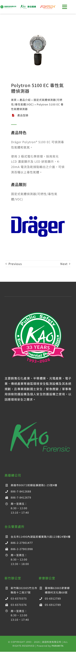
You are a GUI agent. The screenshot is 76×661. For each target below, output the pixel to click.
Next (64, 263)
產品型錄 (22, 115)
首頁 (14, 100)
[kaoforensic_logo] (28, 5)
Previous (15, 263)
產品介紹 (25, 100)
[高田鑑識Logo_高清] (38, 415)
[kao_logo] (8, 6)
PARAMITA (57, 645)
